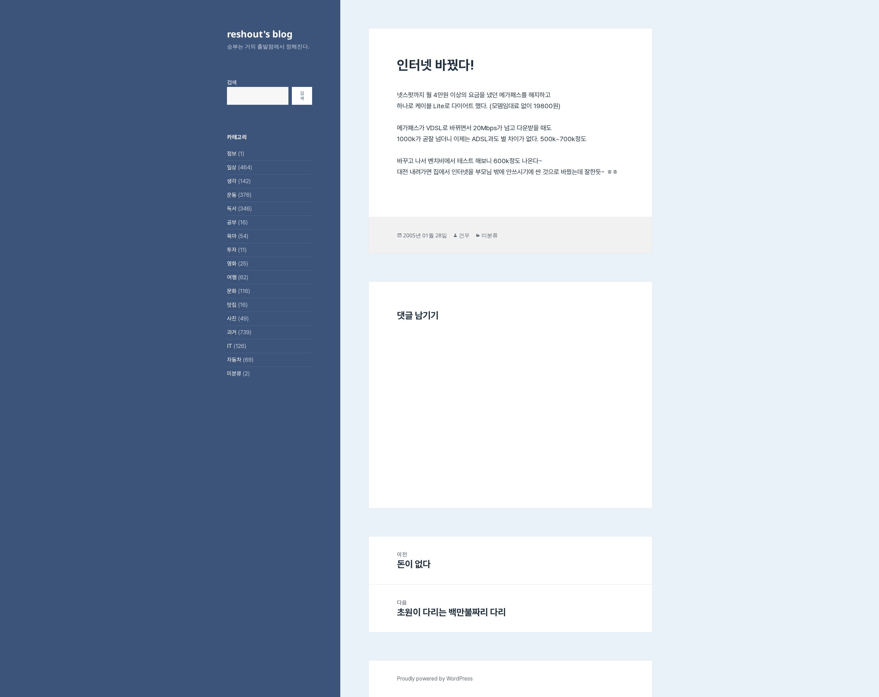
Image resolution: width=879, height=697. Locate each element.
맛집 (232, 305)
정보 (232, 153)
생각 (232, 181)
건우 (464, 235)
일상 (232, 167)
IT (229, 346)
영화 (232, 263)
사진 (232, 318)
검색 (232, 82)
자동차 (234, 360)
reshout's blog (260, 33)
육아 (232, 236)
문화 (232, 291)
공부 (232, 222)
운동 (232, 195)
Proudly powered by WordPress (435, 678)
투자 (232, 250)
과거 (232, 332)
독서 (232, 208)
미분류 (234, 373)
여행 (232, 277)
